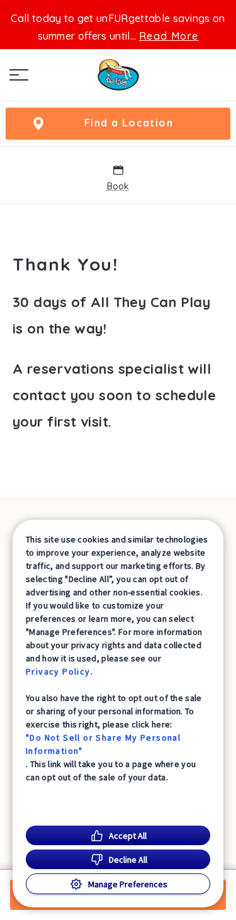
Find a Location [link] (128, 122)
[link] (118, 75)
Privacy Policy (58, 671)
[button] (18, 75)
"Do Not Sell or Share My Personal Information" (103, 744)
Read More (169, 36)
